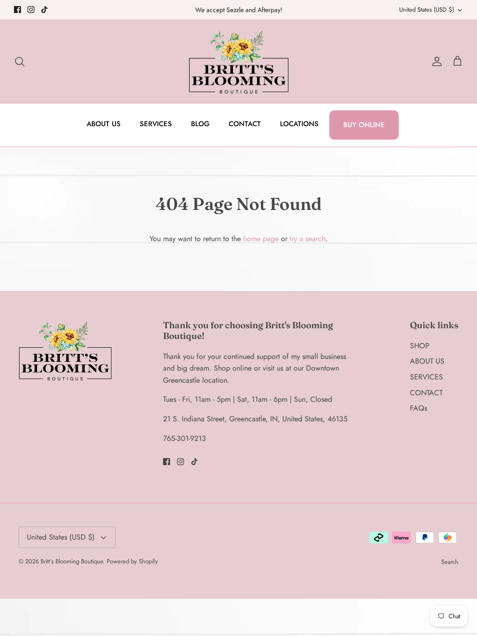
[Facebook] (17, 9)
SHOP (419, 345)
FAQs (418, 408)
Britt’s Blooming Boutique (72, 561)
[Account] (435, 61)
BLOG (200, 124)
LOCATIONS (299, 124)
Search (449, 561)
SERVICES (156, 124)
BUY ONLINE (364, 125)
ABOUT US (104, 124)
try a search (308, 238)
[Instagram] (30, 9)
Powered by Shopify (132, 561)
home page (261, 238)
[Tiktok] (44, 9)
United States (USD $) (426, 9)
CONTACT (245, 124)
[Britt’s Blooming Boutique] (239, 61)
